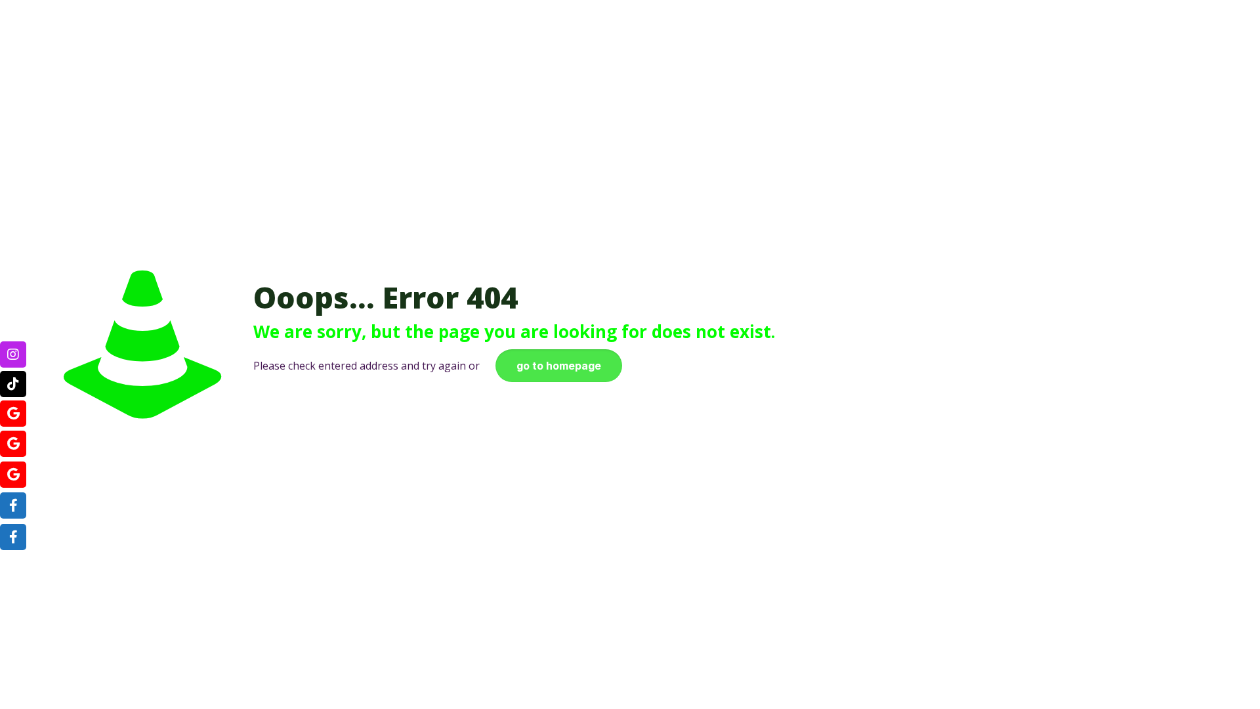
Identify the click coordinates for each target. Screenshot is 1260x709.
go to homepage (558, 365)
